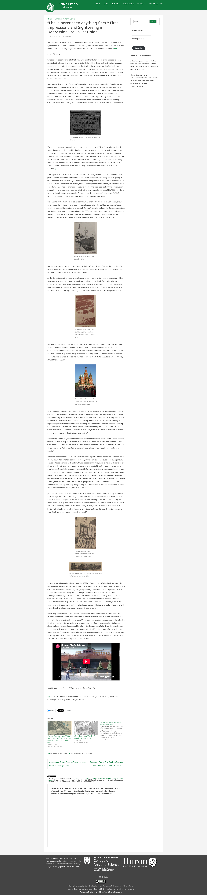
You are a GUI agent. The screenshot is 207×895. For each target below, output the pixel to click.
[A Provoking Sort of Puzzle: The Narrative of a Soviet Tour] (86, 728)
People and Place (77, 753)
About (106, 4)
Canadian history (62, 19)
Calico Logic (56, 867)
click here (141, 81)
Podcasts (141, 4)
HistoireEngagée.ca (137, 86)
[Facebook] (102, 876)
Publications (128, 4)
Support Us (153, 4)
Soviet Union (88, 753)
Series (72, 19)
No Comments (68, 36)
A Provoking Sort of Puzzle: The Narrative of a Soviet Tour (85, 737)
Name (138, 30)
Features (115, 4)
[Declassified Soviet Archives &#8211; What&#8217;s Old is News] (113, 731)
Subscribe (139, 48)
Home (98, 4)
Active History (68, 4)
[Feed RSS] (107, 876)
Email (138, 39)
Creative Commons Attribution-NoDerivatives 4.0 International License (85, 779)
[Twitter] (100, 876)
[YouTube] (105, 876)
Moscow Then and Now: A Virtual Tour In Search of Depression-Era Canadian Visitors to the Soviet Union (59, 739)
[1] (55, 169)
